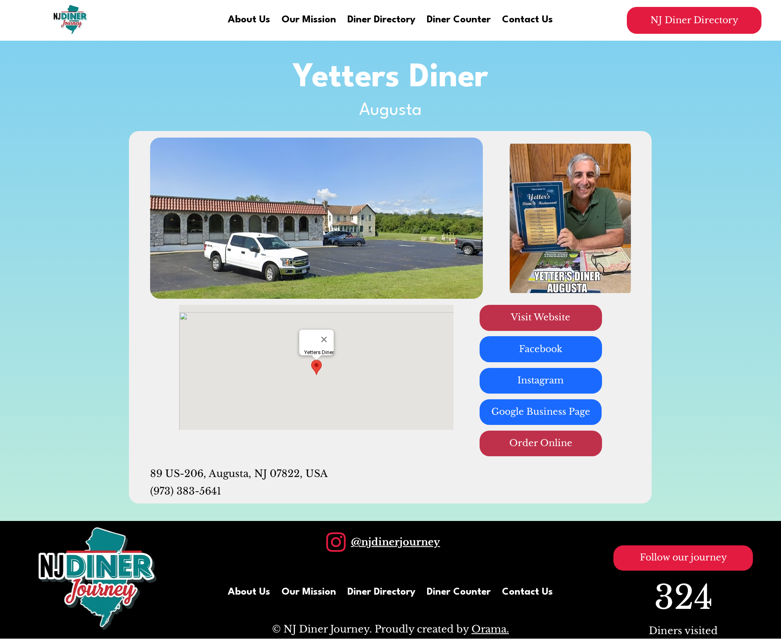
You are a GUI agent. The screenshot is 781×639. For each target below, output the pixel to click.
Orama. (490, 629)
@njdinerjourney (395, 542)
